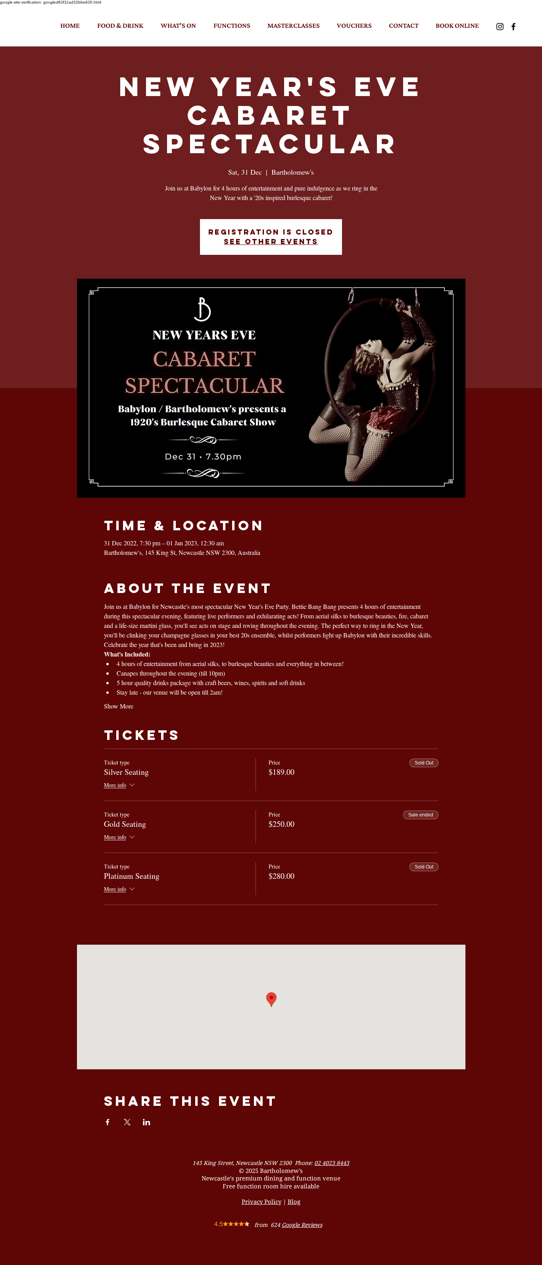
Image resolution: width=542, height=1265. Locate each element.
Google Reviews (302, 1224)
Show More (118, 706)
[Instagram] (500, 26)
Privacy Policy (261, 1201)
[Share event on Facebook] (107, 1122)
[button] (120, 25)
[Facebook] (513, 26)
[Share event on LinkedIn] (146, 1122)
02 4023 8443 (331, 1163)
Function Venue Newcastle (271, 1256)
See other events (271, 241)
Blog (294, 1201)
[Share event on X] (127, 1122)
